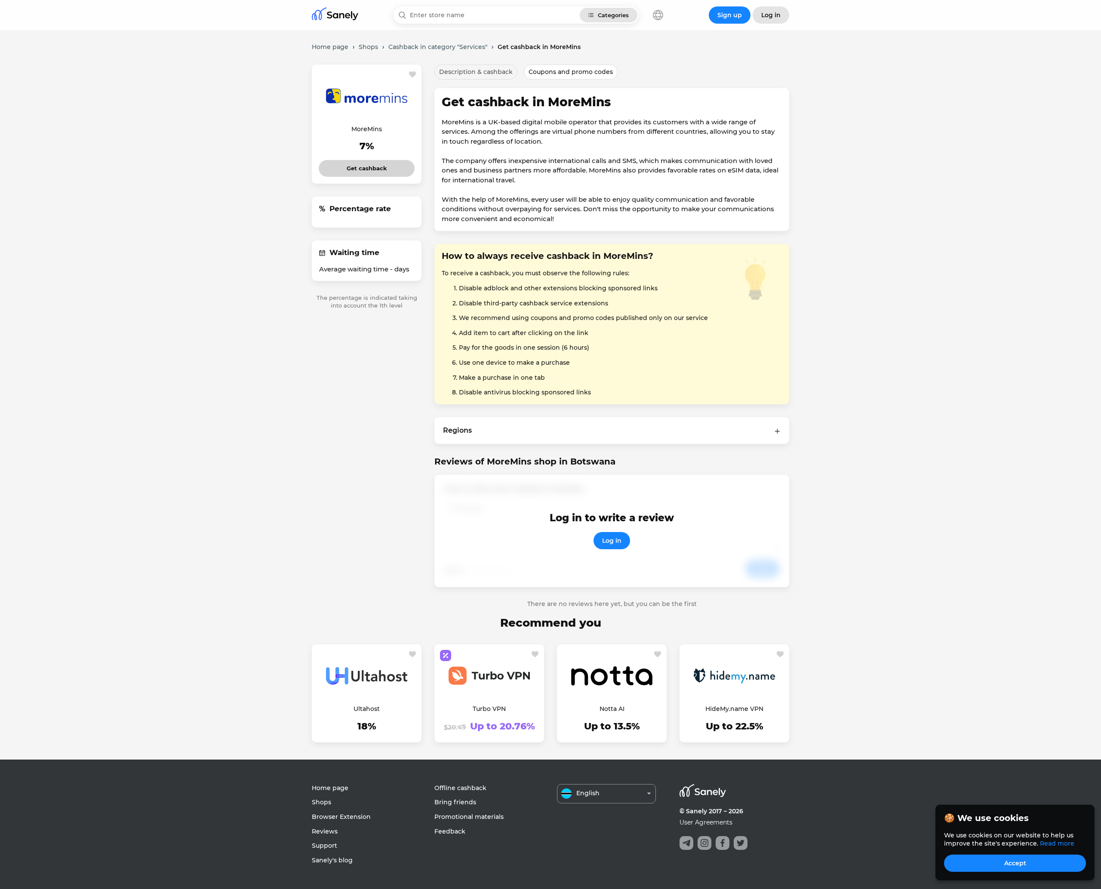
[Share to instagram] (704, 843)
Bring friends (455, 802)
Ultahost (367, 709)
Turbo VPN (489, 709)
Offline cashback (460, 788)
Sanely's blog (332, 860)
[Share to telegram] (686, 843)
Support (324, 845)
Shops (321, 802)
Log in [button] (771, 15)
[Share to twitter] (740, 843)
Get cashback (366, 166)
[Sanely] (335, 15)
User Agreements (706, 822)
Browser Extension (341, 817)
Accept (1015, 863)
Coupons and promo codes (571, 72)
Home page (330, 788)
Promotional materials (469, 817)
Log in (611, 540)
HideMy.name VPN (734, 709)
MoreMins (366, 129)
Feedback (449, 831)
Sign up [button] (729, 15)
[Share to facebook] (722, 843)
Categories (613, 15)
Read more (1057, 843)
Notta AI (612, 709)
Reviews (325, 831)
